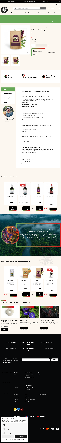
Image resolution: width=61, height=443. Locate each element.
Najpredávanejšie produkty (42, 396)
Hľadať (42, 8)
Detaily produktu (7, 93)
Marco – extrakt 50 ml (38, 196)
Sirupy (15, 401)
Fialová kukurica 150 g (38, 280)
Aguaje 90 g (23, 280)
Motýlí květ (23, 320)
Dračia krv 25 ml (50, 280)
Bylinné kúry (16, 399)
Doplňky (27, 394)
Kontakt (15, 383)
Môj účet (38, 372)
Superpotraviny (24, 261)
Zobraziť (54, 208)
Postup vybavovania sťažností (29, 375)
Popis (4, 89)
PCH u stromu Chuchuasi (47, 320)
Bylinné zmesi (16, 396)
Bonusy (15, 374)
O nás (15, 385)
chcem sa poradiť (25, 78)
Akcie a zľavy (39, 397)
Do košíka (42, 45)
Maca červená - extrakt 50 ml (53, 196)
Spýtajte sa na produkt (51, 52)
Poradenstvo (16, 372)
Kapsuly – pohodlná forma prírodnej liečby (30, 400)
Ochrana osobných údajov (30, 377)
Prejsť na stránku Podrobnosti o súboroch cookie (14, 439)
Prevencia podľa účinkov (41, 394)
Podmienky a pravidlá (29, 372)
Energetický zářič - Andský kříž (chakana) (9, 321)
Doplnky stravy (28, 396)
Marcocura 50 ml (24, 196)
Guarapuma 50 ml (10, 196)
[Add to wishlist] (49, 45)
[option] (10, 318)
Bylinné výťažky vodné (18, 397)
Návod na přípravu (8, 98)
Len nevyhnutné (8, 436)
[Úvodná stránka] (31, 27)
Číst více (4, 329)
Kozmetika (27, 397)
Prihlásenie (39, 374)
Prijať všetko (21, 436)
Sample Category (8, 307)
